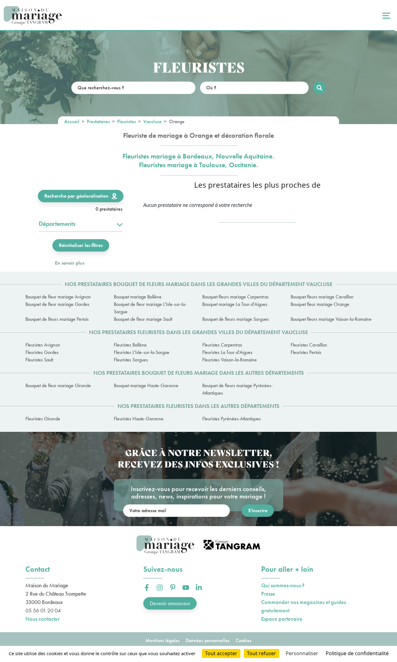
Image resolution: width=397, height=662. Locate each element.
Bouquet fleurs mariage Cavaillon (322, 296)
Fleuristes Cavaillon (309, 345)
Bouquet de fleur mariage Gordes (57, 304)
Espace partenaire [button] (281, 618)
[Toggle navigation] (385, 15)
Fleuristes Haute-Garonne (138, 418)
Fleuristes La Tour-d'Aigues (227, 352)
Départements (57, 224)
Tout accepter (221, 653)
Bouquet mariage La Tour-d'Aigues (234, 304)
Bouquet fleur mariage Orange (320, 304)
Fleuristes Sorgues (131, 359)
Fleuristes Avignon (42, 345)
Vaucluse (152, 121)
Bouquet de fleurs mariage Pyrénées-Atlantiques (237, 389)
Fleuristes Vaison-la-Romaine (229, 359)
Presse (268, 593)
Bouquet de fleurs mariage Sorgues (235, 319)
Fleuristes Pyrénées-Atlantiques (231, 418)
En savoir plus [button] (69, 263)
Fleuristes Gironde (42, 418)
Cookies (244, 640)
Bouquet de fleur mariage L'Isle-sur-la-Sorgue (150, 308)
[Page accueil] (33, 15)
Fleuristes (126, 121)
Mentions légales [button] (162, 640)
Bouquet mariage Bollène (138, 296)
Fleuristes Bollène (130, 345)
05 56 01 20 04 (43, 610)
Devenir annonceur (170, 603)
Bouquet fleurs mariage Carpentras (235, 296)
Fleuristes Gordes (42, 352)
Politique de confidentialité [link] (357, 653)
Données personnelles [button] (208, 640)
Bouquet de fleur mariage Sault (143, 319)
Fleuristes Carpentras (222, 345)
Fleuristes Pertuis (306, 352)
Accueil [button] (71, 121)
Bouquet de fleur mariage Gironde (58, 385)
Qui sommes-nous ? (283, 585)
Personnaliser (302, 653)
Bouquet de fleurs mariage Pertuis (57, 319)
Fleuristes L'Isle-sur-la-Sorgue (141, 352)
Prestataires (98, 121)
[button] (146, 587)
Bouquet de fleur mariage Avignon (58, 296)
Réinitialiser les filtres (81, 245)
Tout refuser (261, 653)
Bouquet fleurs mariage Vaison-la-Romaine (331, 319)
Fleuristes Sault (39, 359)
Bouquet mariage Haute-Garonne (146, 385)
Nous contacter (42, 618)
